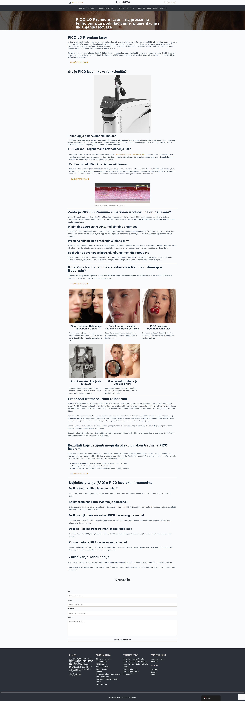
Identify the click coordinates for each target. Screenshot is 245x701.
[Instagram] (165, 2)
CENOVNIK (141, 8)
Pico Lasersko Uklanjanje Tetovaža (86, 382)
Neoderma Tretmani (105, 8)
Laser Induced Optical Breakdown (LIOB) (130, 154)
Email (70, 600)
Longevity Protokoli (126, 8)
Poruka (71, 617)
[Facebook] (168, 2)
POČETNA (81, 8)
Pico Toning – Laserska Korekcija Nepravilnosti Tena (122, 327)
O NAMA (155, 8)
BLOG (149, 8)
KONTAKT (163, 8)
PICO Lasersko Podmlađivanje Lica (159, 327)
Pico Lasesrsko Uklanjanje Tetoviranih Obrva (86, 327)
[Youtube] (171, 2)
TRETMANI (90, 8)
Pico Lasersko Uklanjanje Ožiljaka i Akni (122, 382)
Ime (69, 591)
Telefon (71, 609)
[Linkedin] (174, 2)
